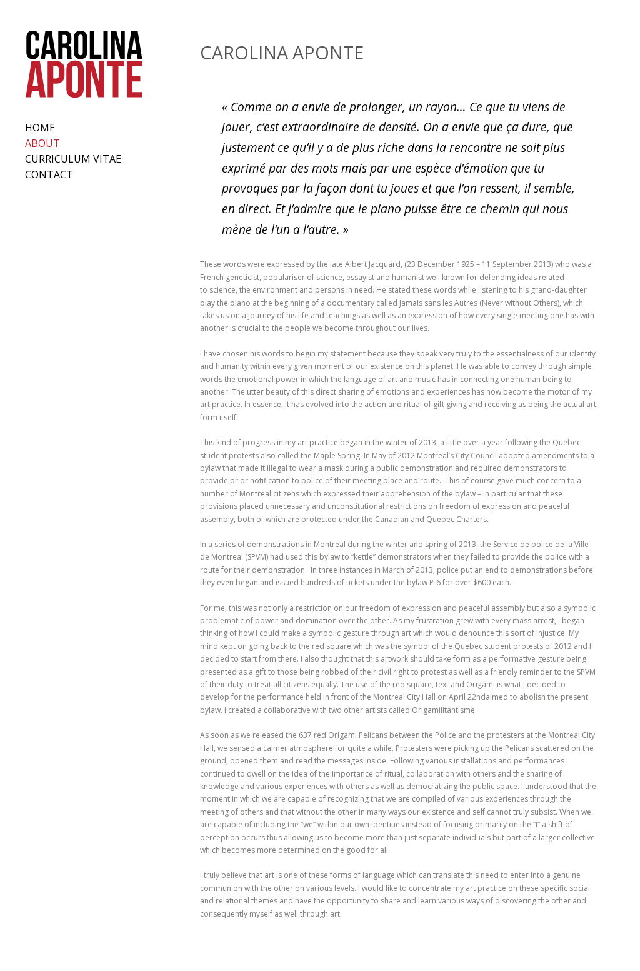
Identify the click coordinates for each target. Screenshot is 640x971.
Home (40, 127)
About (42, 143)
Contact (49, 174)
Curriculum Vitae (73, 159)
